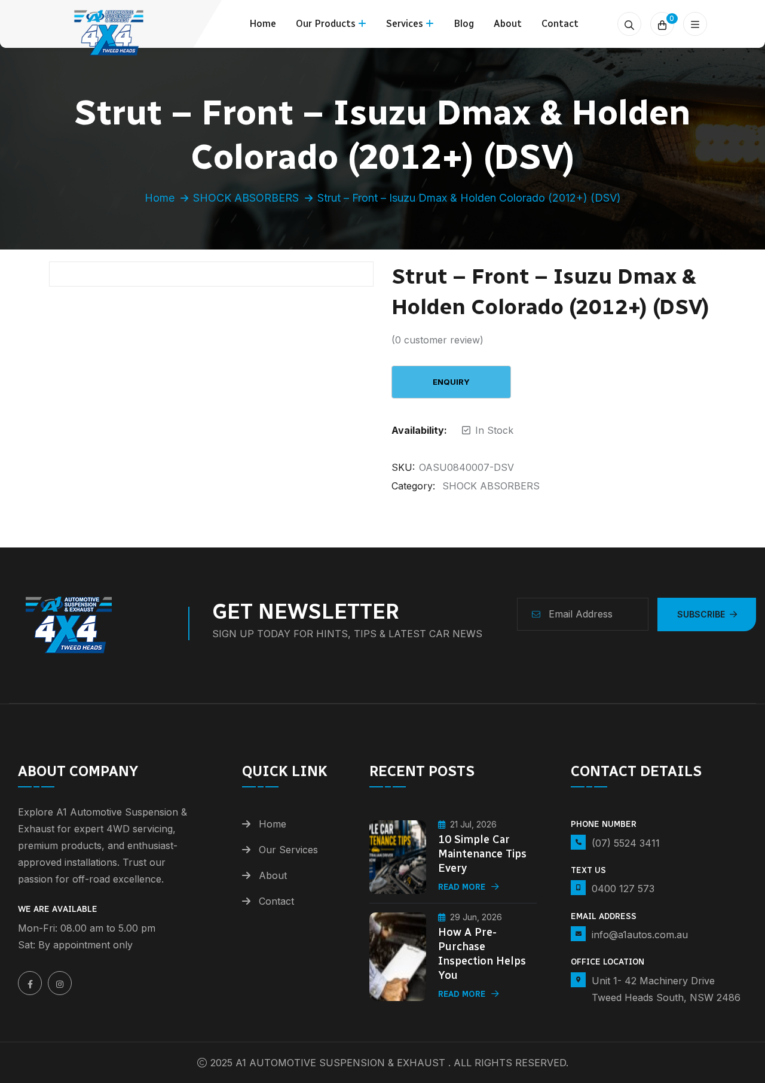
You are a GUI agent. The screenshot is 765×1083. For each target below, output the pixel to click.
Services (404, 23)
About (508, 23)
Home (262, 23)
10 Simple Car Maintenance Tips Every (482, 854)
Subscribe (701, 614)
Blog (464, 23)
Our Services (288, 850)
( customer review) (437, 340)
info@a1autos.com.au (640, 935)
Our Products (326, 23)
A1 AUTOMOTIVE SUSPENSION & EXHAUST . (343, 1063)
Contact (560, 23)
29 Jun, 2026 (476, 917)
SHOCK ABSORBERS (246, 197)
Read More (461, 887)
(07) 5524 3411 (626, 843)
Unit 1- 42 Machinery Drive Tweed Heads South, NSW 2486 (666, 989)
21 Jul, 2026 (473, 824)
